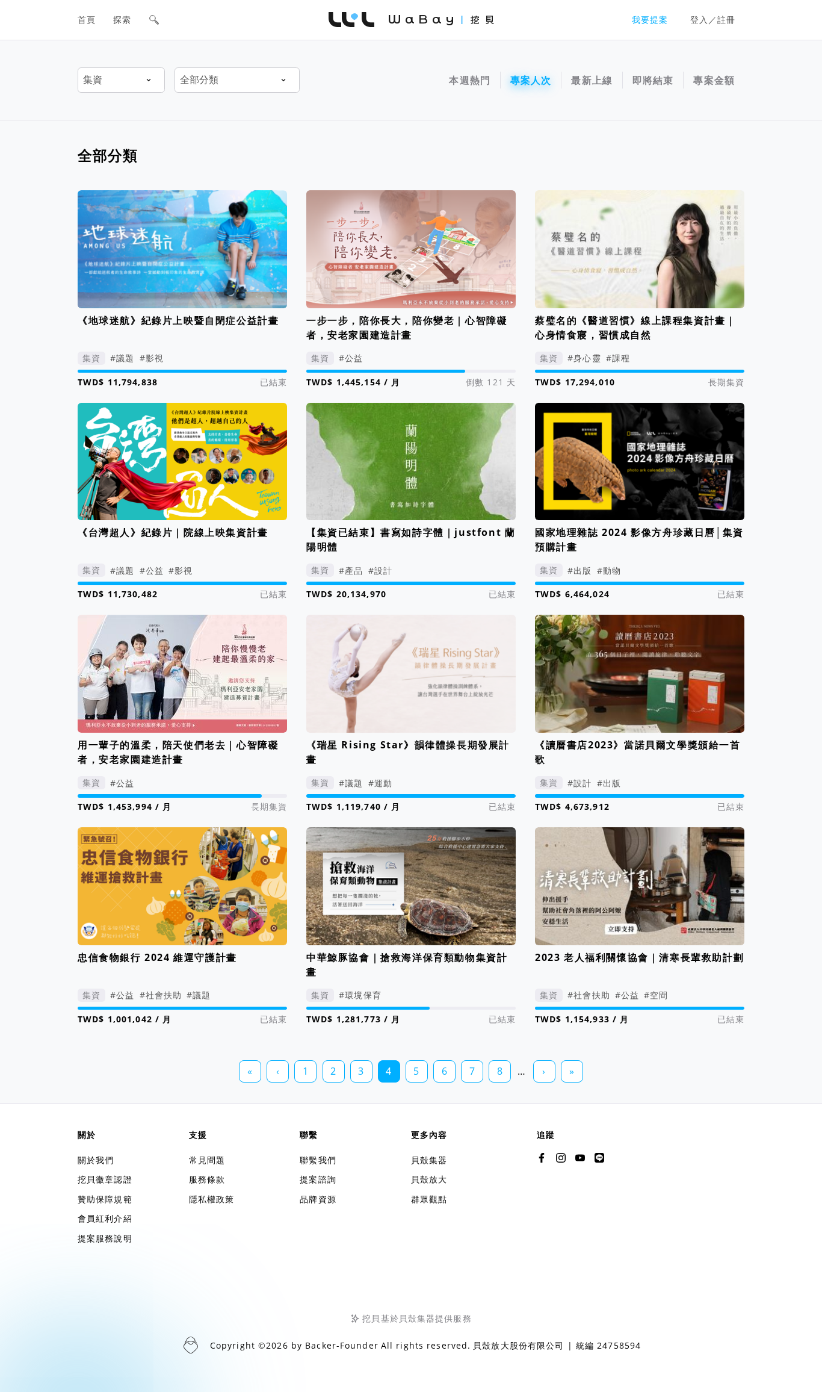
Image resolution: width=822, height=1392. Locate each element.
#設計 (380, 570)
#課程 (618, 358)
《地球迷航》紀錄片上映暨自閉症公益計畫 (178, 320)
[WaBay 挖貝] (580, 1158)
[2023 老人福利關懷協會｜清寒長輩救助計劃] (639, 886)
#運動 (380, 783)
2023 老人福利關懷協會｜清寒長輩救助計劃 (639, 957)
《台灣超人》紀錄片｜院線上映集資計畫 (173, 532)
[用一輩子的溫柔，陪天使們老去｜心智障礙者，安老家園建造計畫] (182, 674)
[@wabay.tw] (541, 1158)
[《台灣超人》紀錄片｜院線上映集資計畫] (182, 462)
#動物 (609, 570)
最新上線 (592, 80)
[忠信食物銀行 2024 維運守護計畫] (182, 886)
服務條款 (207, 1179)
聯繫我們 (318, 1160)
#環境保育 (360, 995)
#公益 (351, 358)
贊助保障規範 (105, 1199)
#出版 (579, 570)
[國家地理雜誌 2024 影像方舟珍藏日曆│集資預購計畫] (639, 462)
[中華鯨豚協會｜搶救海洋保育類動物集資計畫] (411, 886)
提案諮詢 (318, 1179)
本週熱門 (469, 80)
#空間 (656, 995)
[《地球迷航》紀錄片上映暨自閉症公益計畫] (182, 249)
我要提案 (650, 19)
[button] (154, 20)
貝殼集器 (429, 1160)
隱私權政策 (212, 1199)
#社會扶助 (161, 995)
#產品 (351, 570)
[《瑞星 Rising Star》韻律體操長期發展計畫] (411, 674)
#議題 (122, 358)
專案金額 (714, 80)
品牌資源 (318, 1199)
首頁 (87, 19)
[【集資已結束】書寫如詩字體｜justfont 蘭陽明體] (411, 462)
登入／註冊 (713, 19)
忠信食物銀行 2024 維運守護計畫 (157, 957)
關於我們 (96, 1160)
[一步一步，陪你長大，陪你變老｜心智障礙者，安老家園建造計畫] (411, 249)
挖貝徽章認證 (105, 1179)
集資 (91, 358)
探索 (122, 19)
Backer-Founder (342, 1345)
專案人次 (531, 80)
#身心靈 (584, 358)
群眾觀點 (429, 1199)
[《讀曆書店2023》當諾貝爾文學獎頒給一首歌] (639, 674)
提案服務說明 (105, 1238)
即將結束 (653, 80)
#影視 (152, 358)
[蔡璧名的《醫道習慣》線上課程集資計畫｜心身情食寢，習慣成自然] (639, 249)
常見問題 (207, 1160)
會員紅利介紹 (105, 1218)
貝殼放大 (429, 1179)
